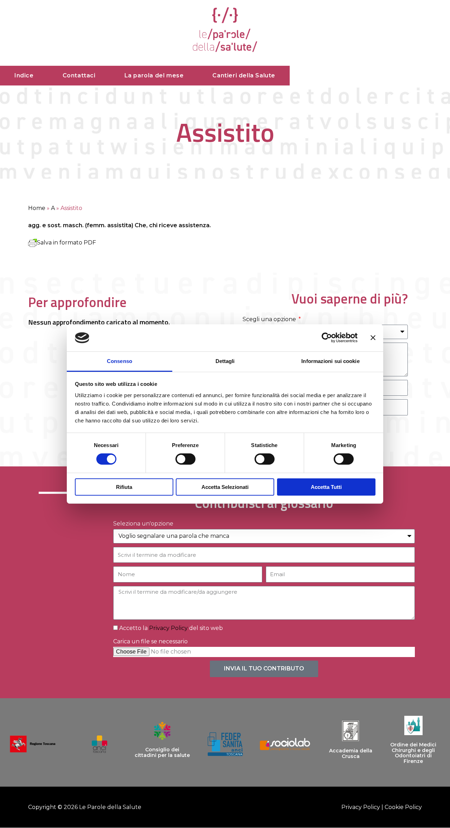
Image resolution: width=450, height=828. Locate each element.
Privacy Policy (168, 628)
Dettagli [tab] (225, 361)
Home (36, 208)
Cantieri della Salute (243, 75)
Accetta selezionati (225, 487)
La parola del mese (154, 75)
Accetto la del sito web (171, 628)
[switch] (185, 459)
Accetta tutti (326, 487)
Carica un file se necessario (150, 641)
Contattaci (79, 75)
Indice (24, 75)
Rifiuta (124, 487)
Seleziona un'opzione (143, 523)
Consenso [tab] (119, 361)
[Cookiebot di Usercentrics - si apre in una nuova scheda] (327, 337)
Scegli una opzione (270, 319)
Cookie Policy (403, 807)
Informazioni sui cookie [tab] (330, 361)
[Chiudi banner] (373, 337)
